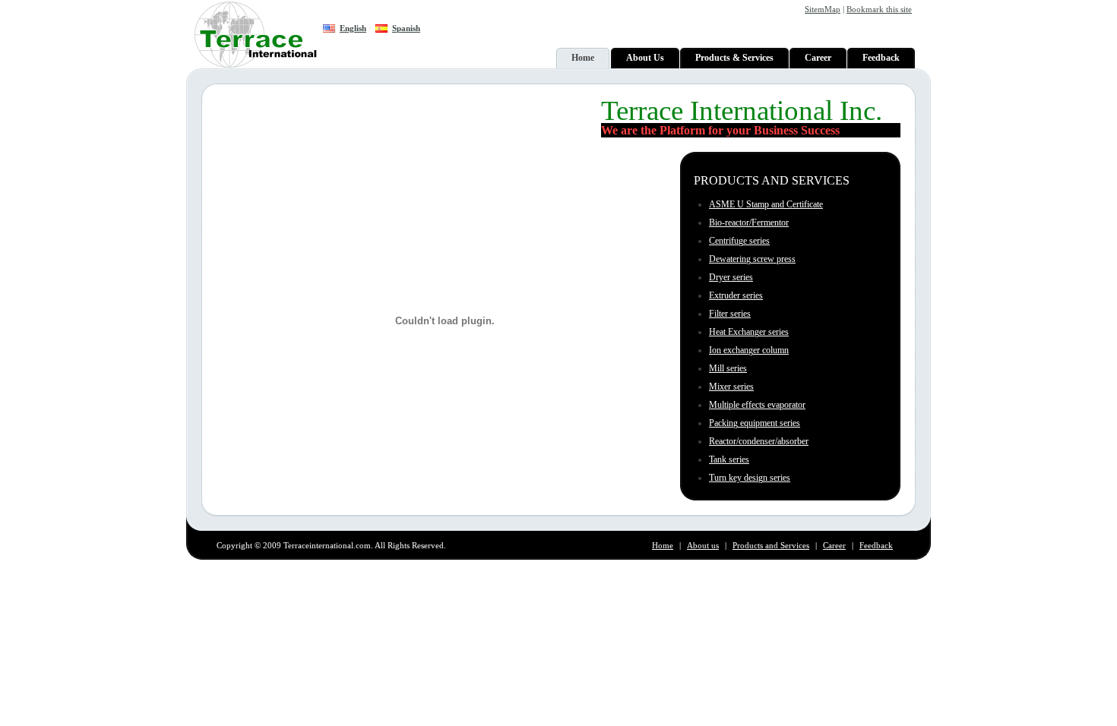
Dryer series (731, 277)
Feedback (876, 545)
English (353, 28)
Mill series (728, 368)
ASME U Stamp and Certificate (766, 204)
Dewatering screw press (752, 259)
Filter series (730, 313)
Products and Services (771, 545)
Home (662, 545)
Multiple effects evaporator (757, 404)
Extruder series (736, 295)
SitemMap (822, 9)
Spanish (406, 28)
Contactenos (871, 574)
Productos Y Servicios (732, 574)
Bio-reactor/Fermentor (749, 222)
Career (834, 545)
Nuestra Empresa (650, 574)
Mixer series (731, 386)
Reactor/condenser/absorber (758, 441)
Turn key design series (749, 477)
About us (703, 545)
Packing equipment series (754, 423)
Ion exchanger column (749, 350)
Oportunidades (811, 574)
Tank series (729, 459)
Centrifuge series (739, 240)
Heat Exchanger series (749, 332)
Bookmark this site (879, 9)
